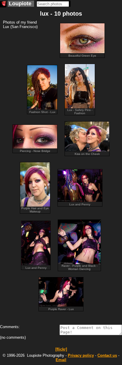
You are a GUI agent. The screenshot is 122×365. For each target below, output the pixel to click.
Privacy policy (81, 355)
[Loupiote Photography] (3, 4)
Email (61, 360)
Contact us (107, 355)
